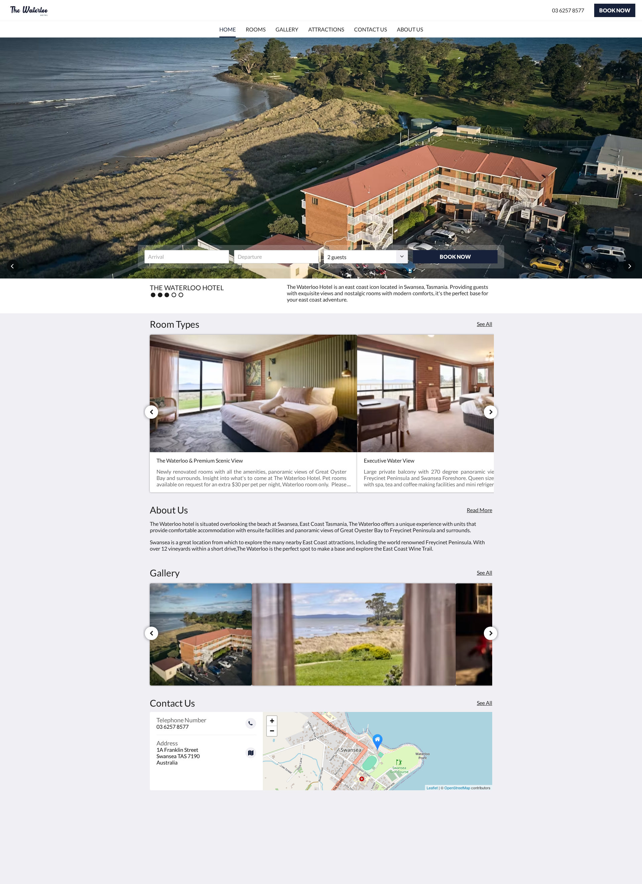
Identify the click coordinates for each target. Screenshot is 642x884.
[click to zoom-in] (201, 634)
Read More (479, 510)
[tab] (292, 813)
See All (484, 324)
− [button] (272, 731)
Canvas (483, 864)
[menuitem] (227, 29)
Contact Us (279, 836)
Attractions (279, 830)
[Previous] (151, 412)
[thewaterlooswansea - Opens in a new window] (485, 828)
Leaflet (432, 787)
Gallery (274, 824)
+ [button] (272, 721)
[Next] (490, 412)
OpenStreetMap (457, 787)
